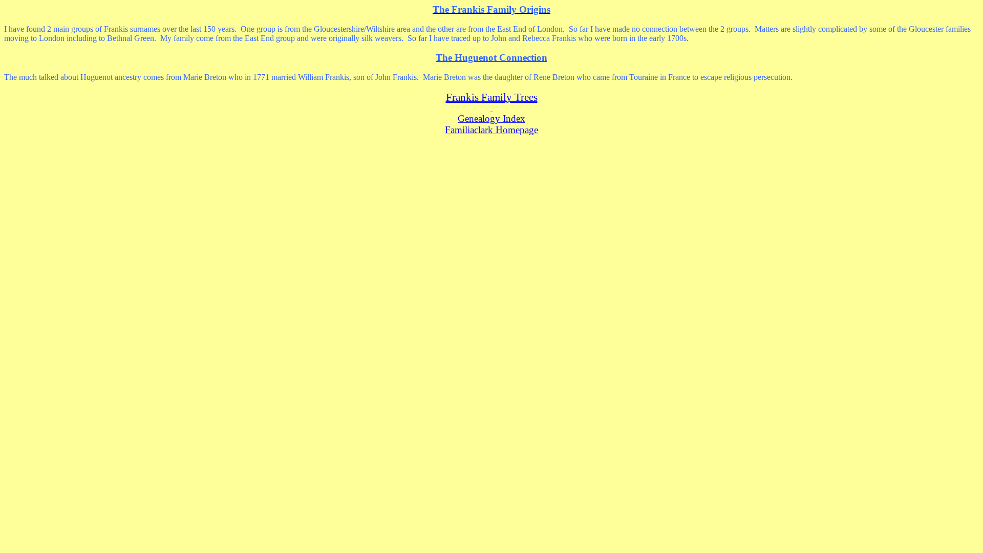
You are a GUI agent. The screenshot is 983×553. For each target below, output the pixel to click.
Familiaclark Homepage (491, 129)
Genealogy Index (491, 118)
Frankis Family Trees (492, 97)
